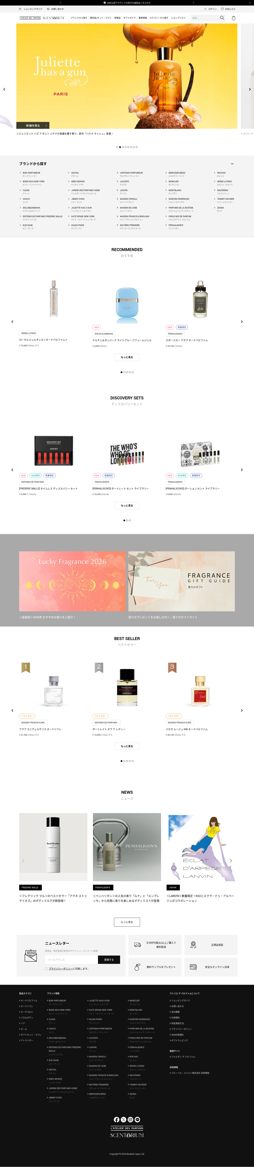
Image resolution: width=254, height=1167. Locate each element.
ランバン (123, 193)
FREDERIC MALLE (30, 887)
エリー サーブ (28, 228)
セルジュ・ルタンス (225, 184)
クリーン (26, 193)
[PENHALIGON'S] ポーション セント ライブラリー (193, 488)
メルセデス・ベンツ (176, 176)
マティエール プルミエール (130, 228)
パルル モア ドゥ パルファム (179, 219)
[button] (230, 861)
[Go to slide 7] (134, 147)
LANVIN (173, 887)
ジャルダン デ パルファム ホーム (83, 193)
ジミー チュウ (76, 202)
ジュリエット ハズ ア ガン (81, 211)
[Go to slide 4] (125, 147)
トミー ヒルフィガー (225, 202)
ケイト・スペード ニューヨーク (83, 219)
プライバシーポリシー (61, 968)
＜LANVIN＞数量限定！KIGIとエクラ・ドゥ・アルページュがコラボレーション (200, 898)
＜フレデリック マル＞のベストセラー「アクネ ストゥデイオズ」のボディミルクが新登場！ (53, 898)
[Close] (250, 3)
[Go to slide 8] (137, 147)
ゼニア (219, 211)
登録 (109, 959)
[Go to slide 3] (123, 147)
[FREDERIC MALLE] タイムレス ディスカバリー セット (48, 488)
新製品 (117, 17)
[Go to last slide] (12, 321)
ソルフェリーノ (223, 193)
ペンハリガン (173, 228)
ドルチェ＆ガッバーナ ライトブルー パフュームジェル (122, 340)
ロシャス (220, 176)
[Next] (193, 3)
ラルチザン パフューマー (129, 176)
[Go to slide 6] (131, 147)
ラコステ (123, 184)
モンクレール (173, 184)
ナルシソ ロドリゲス (176, 202)
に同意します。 (69, 968)
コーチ (25, 202)
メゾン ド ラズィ (126, 211)
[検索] (222, 18)
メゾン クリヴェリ (127, 202)
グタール (74, 176)
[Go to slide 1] (117, 147)
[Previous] (60, 3)
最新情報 (143, 17)
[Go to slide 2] (120, 147)
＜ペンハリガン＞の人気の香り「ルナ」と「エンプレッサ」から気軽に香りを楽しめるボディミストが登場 (126, 898)
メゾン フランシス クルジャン (131, 219)
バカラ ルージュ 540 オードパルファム (187, 729)
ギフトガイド (129, 17)
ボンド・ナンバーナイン (32, 184)
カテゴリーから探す (159, 17)
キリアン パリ (76, 228)
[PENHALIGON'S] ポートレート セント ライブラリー (120, 488)
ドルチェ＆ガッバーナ (31, 211)
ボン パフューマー (30, 176)
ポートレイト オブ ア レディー (108, 729)
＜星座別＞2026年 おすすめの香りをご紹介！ (47, 617)
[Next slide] (249, 89)
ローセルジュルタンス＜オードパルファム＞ (43, 339)
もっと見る (127, 357)
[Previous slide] (4, 89)
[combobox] (208, 18)
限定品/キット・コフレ (101, 17)
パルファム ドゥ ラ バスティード (181, 211)
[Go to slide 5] (128, 147)
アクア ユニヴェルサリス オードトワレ (40, 729)
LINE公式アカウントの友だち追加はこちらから (129, 2)
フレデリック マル (30, 219)
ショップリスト (178, 17)
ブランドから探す (79, 17)
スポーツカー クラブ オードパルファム (187, 340)
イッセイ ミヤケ (77, 184)
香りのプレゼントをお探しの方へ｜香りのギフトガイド (162, 617)
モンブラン (172, 193)
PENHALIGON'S (102, 887)
